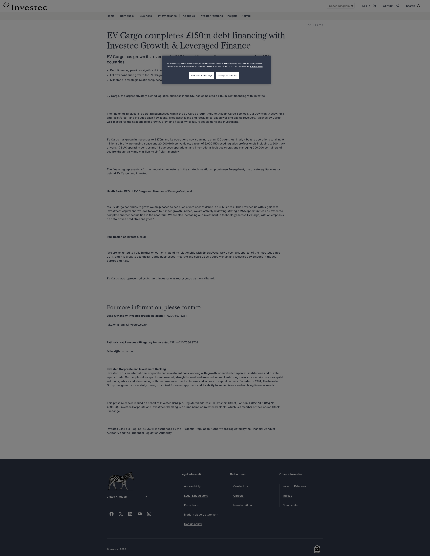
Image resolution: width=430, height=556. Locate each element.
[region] (216, 70)
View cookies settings (201, 75)
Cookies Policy (256, 66)
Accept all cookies (227, 75)
